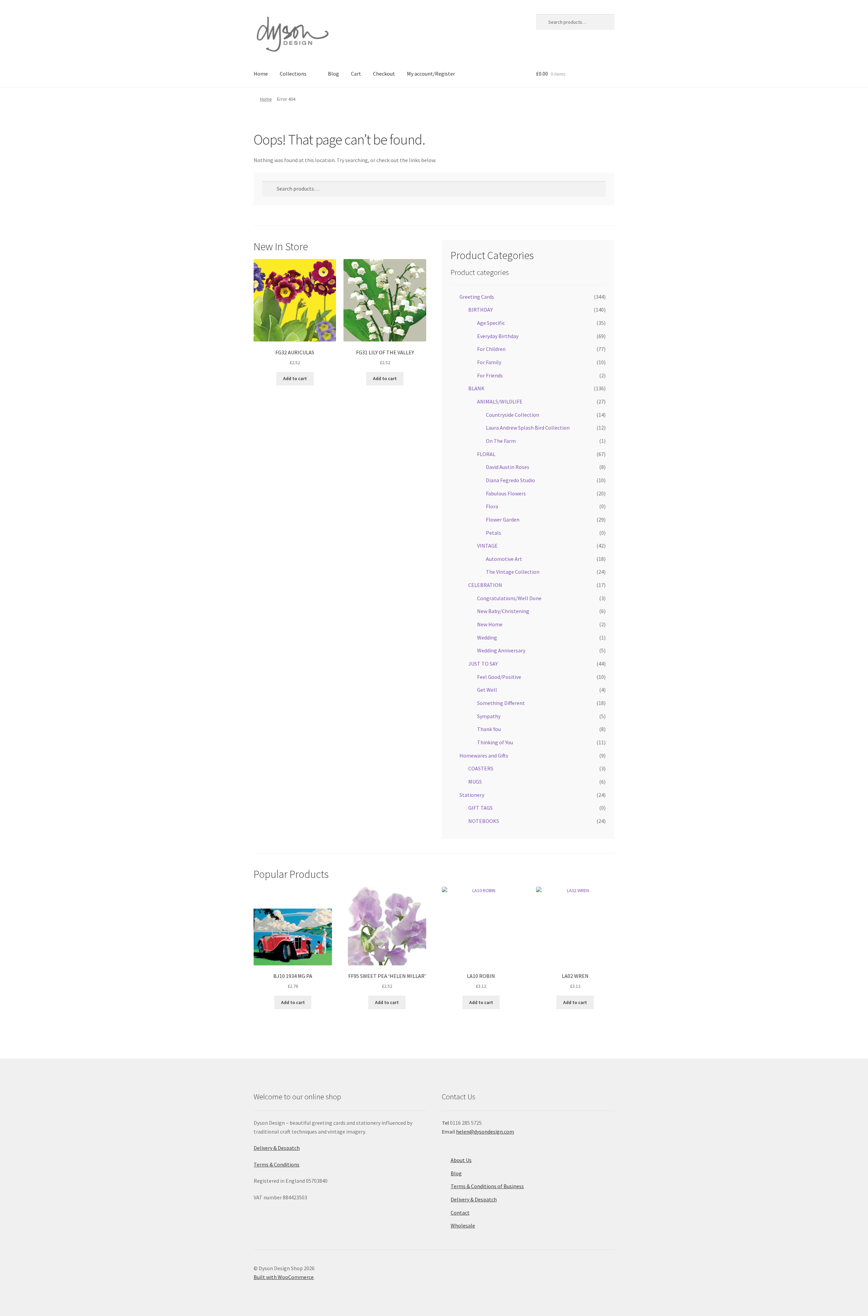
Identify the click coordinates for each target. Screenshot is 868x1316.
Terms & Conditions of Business (487, 1186)
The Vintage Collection (512, 571)
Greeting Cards (476, 296)
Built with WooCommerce (284, 1277)
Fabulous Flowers (506, 493)
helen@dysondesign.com (485, 1131)
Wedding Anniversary (501, 650)
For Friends (490, 375)
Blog (333, 73)
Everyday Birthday (497, 336)
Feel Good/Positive (499, 676)
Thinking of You (495, 742)
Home (261, 73)
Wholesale (463, 1225)
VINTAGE (487, 545)
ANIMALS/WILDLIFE (499, 401)
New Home (489, 624)
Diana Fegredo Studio (510, 480)
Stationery (471, 794)
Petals (493, 532)
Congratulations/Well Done (509, 598)
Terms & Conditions (276, 1164)
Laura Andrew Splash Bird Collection (528, 427)
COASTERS (480, 768)
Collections (293, 73)
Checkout (384, 73)
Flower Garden (502, 519)
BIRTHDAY (480, 309)
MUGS (475, 781)
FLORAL (486, 454)
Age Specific (491, 322)
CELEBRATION (485, 585)
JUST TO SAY (483, 663)
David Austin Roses (507, 467)
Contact (460, 1212)
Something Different (501, 703)
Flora (492, 506)
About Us (461, 1160)
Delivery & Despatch (277, 1147)
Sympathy (488, 716)
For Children (491, 349)
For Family (489, 362)
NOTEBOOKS (483, 821)
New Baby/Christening (503, 611)
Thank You (489, 729)
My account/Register (431, 73)
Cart (356, 73)
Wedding (487, 637)
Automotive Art (504, 558)
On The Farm (501, 440)
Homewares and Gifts (483, 755)
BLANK (476, 388)
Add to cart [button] (295, 378)
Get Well (487, 689)
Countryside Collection (512, 414)
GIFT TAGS (480, 807)
